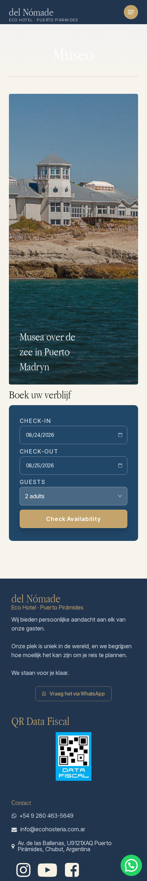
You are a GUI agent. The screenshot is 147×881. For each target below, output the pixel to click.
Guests (33, 482)
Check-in (35, 421)
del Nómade (31, 12)
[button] (131, 12)
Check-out (39, 451)
